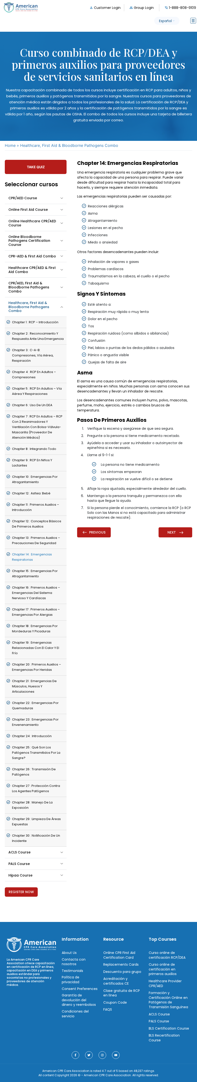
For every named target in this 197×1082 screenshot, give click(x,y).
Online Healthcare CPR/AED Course (32, 223)
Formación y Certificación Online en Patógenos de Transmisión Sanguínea (168, 999)
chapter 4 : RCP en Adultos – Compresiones (34, 374)
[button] (167, 21)
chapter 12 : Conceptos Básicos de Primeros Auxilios (36, 524)
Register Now (21, 891)
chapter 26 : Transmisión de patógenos (34, 772)
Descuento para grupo (122, 971)
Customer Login (107, 8)
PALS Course (19, 863)
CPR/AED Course (22, 198)
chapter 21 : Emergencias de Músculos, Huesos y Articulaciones (34, 686)
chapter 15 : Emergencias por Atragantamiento (35, 573)
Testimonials (72, 970)
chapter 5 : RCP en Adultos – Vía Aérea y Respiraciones (37, 391)
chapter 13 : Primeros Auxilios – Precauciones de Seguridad (36, 540)
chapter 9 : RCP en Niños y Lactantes (32, 463)
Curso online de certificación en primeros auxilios (163, 969)
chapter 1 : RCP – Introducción (35, 322)
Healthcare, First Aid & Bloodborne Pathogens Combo (28, 306)
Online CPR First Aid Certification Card (119, 955)
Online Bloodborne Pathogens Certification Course (29, 240)
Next (172, 532)
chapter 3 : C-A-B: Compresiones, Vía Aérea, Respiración (33, 355)
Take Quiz (36, 167)
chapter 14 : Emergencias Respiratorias (32, 557)
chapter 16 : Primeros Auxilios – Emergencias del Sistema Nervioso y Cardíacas (36, 592)
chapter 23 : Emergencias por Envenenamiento (35, 722)
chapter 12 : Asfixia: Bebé (31, 493)
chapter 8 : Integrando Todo (34, 449)
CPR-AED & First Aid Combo (32, 256)
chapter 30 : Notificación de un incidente (36, 838)
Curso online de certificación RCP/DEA (167, 955)
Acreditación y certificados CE (116, 981)
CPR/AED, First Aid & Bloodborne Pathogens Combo (28, 287)
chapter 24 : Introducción (32, 736)
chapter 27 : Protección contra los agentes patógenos (36, 788)
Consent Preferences (80, 988)
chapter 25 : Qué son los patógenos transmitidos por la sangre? (36, 752)
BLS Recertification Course (164, 1038)
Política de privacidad (70, 979)
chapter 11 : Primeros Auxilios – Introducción (35, 507)
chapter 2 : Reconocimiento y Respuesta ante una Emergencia (38, 336)
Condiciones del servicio (75, 1013)
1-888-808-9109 (182, 8)
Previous (97, 532)
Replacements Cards (121, 964)
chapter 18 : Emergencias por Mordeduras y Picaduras (35, 629)
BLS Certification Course (169, 1028)
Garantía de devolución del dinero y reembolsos (79, 1000)
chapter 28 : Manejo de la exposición (32, 805)
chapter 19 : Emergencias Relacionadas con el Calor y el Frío (35, 647)
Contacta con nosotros (74, 961)
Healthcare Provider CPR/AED (165, 983)
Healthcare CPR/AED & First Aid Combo (32, 269)
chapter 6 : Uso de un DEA (32, 405)
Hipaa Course (20, 875)
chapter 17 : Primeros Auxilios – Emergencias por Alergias (36, 612)
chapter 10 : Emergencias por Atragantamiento (35, 479)
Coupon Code (115, 1002)
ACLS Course (19, 852)
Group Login (144, 8)
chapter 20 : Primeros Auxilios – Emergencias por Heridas (36, 667)
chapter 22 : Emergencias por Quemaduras (35, 705)
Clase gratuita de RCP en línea (121, 993)
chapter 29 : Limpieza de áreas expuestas (36, 822)
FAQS (107, 1009)
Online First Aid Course (28, 209)
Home (10, 145)
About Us (69, 952)
